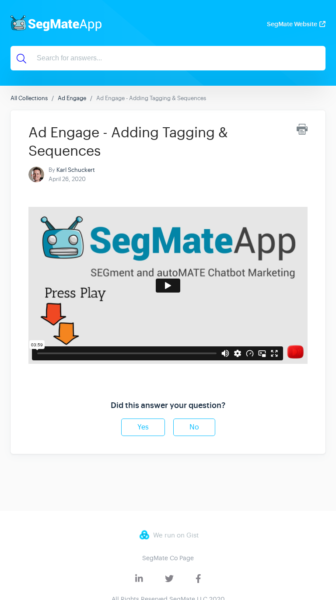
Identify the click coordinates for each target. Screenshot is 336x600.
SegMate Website (292, 24)
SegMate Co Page (168, 558)
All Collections (29, 98)
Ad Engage (72, 98)
